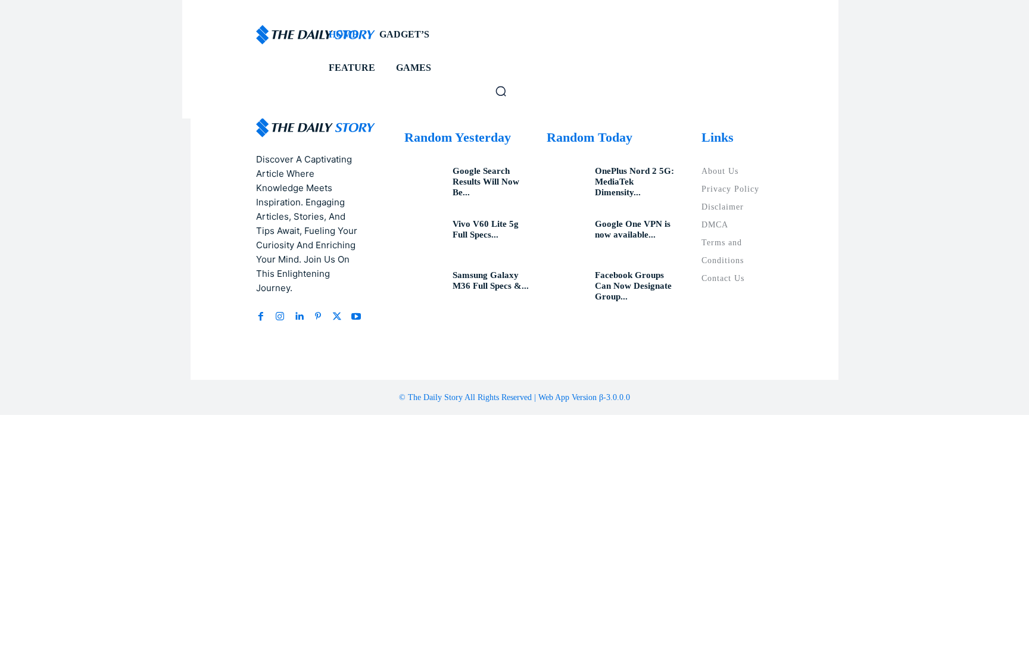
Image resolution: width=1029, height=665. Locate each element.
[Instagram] (280, 316)
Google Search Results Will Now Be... (486, 181)
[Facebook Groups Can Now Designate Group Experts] (566, 286)
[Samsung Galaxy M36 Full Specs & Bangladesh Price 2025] (424, 286)
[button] (500, 91)
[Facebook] (261, 316)
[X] (337, 316)
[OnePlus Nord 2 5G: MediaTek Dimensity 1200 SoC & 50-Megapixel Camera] (566, 182)
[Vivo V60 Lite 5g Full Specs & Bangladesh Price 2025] (424, 235)
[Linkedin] (299, 316)
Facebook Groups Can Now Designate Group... (633, 285)
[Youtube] (356, 316)
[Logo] (257, 35)
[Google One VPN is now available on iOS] (566, 235)
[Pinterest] (318, 316)
